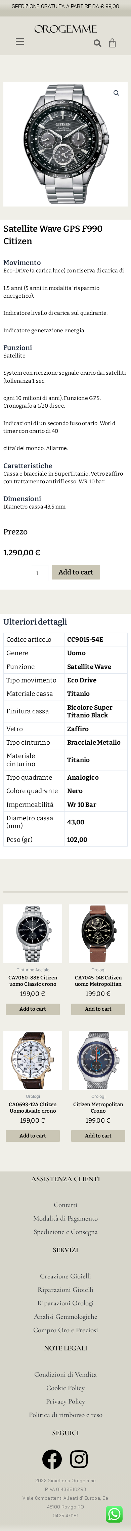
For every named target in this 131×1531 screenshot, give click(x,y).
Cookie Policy (65, 1388)
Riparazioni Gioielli (65, 1289)
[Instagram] (79, 1459)
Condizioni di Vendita (65, 1374)
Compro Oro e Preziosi (65, 1330)
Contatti (66, 1205)
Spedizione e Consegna (66, 1232)
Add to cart (75, 572)
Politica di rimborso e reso (65, 1415)
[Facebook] (52, 1459)
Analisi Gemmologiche (65, 1316)
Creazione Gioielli (65, 1276)
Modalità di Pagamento (65, 1218)
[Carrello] (112, 43)
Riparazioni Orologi (65, 1303)
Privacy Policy (65, 1401)
